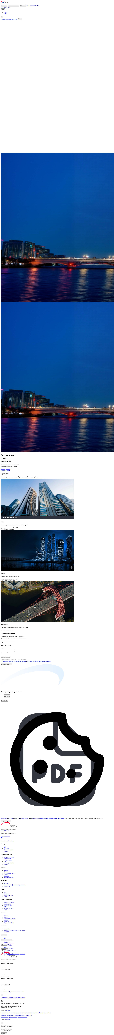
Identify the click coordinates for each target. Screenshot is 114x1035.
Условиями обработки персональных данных (14, 661)
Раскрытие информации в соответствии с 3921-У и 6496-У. (16, 1015)
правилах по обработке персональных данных (52, 818)
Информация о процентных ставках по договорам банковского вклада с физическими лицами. (26, 1012)
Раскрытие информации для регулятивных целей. (14, 1017)
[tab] (7, 696)
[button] (4, 701)
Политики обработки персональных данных (38, 661)
